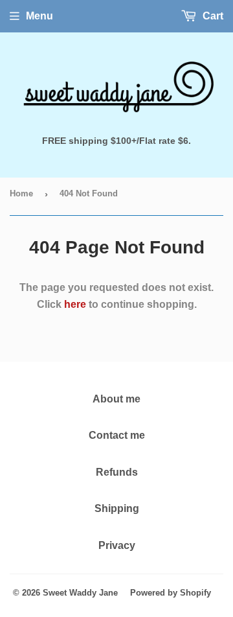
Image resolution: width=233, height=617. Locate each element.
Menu (39, 15)
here (75, 304)
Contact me (117, 435)
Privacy (116, 545)
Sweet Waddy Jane (80, 593)
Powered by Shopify (170, 593)
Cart (211, 15)
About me (116, 398)
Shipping (116, 508)
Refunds (117, 472)
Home (21, 193)
